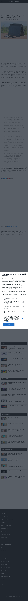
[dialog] (14, 300)
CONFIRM (8, 324)
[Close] (25, 274)
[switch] (23, 302)
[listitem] (14, 299)
